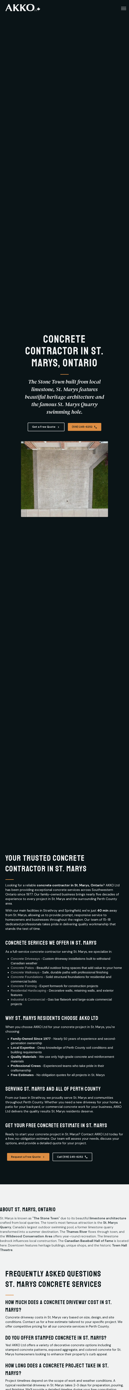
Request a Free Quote (26, 1157)
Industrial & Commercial (28, 999)
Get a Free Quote (43, 427)
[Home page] (22, 9)
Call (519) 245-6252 (70, 1157)
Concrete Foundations (27, 977)
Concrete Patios (22, 968)
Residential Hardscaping (28, 990)
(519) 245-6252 (82, 427)
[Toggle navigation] (123, 8)
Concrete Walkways (25, 972)
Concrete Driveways (25, 958)
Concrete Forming (24, 986)
